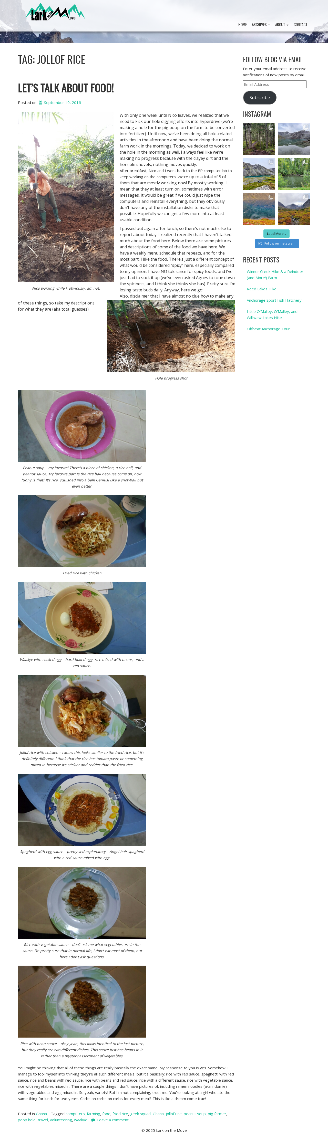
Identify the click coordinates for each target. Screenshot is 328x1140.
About (280, 24)
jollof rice (174, 1113)
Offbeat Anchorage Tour (268, 328)
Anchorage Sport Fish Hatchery (274, 300)
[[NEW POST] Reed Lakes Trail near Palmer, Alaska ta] (259, 174)
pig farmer (217, 1113)
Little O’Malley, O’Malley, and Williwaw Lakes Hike (272, 314)
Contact (301, 24)
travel (43, 1119)
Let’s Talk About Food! (66, 87)
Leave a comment (113, 1119)
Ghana (41, 1113)
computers (75, 1113)
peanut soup (195, 1113)
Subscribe (260, 97)
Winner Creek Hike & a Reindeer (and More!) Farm (275, 274)
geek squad (140, 1113)
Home (242, 24)
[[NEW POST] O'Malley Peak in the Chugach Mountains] (294, 209)
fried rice (120, 1113)
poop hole (27, 1119)
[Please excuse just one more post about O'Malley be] (259, 209)
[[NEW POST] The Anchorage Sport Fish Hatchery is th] (294, 174)
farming (93, 1113)
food (106, 1113)
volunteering (61, 1119)
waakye (80, 1119)
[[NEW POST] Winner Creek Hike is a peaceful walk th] (259, 139)
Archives (260, 24)
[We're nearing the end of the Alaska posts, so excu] (294, 139)
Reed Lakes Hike (261, 288)
